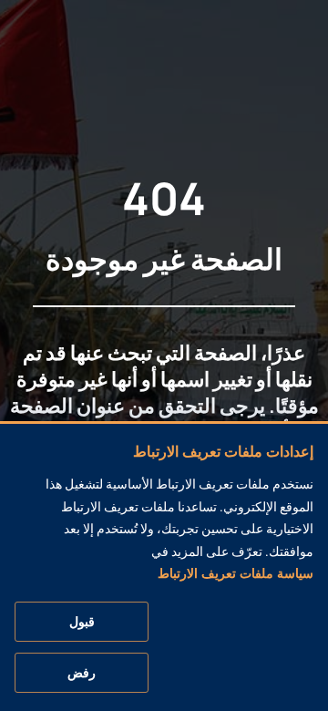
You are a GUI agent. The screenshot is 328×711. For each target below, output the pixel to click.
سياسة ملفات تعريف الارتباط (235, 573)
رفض (81, 672)
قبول (82, 621)
